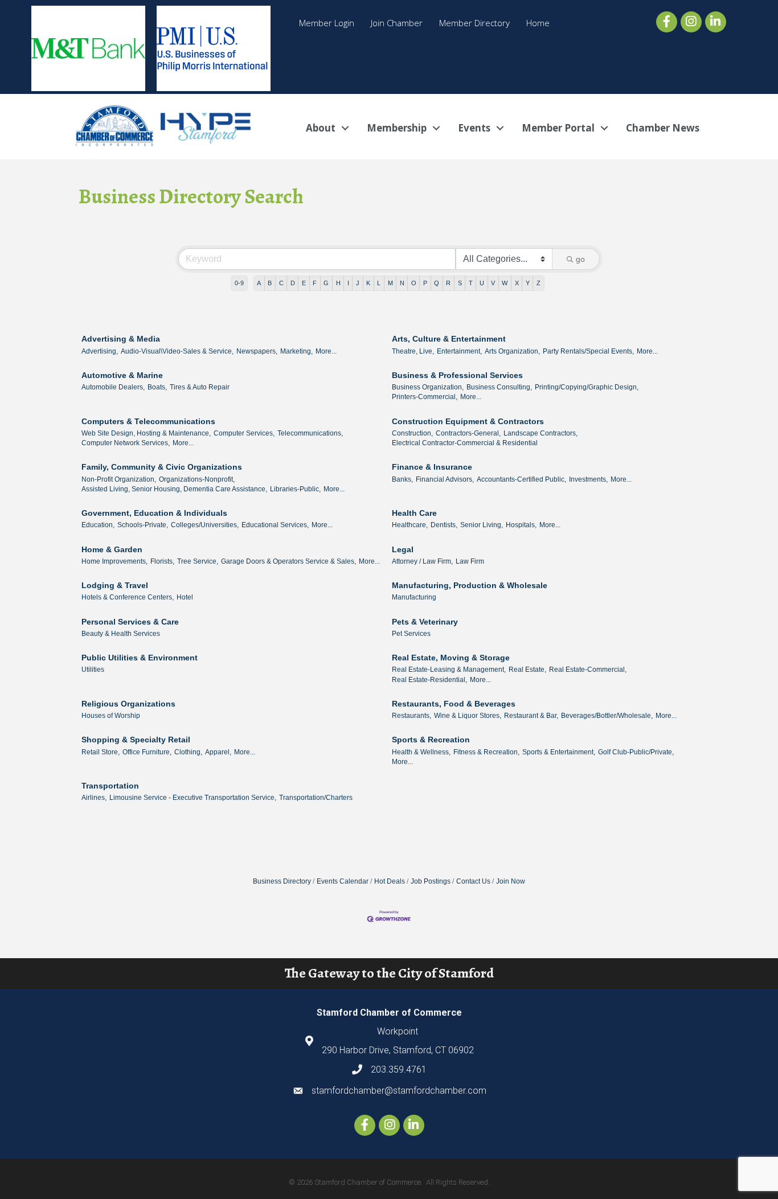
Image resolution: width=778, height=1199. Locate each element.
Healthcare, (410, 525)
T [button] (471, 283)
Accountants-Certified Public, (521, 479)
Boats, (157, 387)
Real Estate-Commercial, (588, 670)
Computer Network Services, (125, 443)
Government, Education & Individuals (154, 513)
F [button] (315, 283)
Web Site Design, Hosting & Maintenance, (146, 433)
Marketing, (296, 351)
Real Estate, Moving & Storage (451, 657)
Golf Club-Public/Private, (636, 752)
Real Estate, (527, 670)
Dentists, (444, 525)
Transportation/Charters (316, 798)
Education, (97, 525)
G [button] (326, 283)
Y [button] (528, 283)
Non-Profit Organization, (118, 479)
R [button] (448, 283)
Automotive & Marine (122, 375)
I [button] (348, 283)
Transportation (110, 785)
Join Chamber (397, 22)
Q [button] (436, 283)
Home (538, 22)
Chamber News (662, 127)
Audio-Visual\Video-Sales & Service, (177, 351)
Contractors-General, (468, 433)
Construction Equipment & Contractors (468, 421)
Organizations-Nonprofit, (197, 479)
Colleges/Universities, (205, 525)
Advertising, (99, 351)
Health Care (414, 513)
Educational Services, (275, 525)
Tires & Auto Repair (200, 387)
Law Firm (470, 561)
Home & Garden (111, 549)
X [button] (517, 283)
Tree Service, (197, 561)
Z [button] (538, 283)
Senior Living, (481, 525)
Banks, (402, 479)
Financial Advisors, (445, 479)
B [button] (270, 283)
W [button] (504, 283)
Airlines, (94, 798)
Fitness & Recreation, (486, 752)
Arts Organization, (512, 351)
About (320, 127)
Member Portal (558, 127)
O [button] (413, 283)
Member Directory (474, 22)
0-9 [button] (239, 283)
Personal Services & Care (130, 621)
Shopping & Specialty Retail (135, 739)
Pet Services (411, 634)
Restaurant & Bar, (531, 716)
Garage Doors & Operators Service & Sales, (288, 561)
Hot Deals (389, 881)
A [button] (259, 283)
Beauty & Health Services (120, 634)
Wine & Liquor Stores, (467, 716)
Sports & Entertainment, (558, 752)
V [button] (493, 283)
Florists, (162, 561)
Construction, (412, 433)
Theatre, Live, (413, 351)
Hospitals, (521, 525)
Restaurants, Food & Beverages (453, 703)
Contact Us (473, 881)
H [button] (338, 283)
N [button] (402, 283)
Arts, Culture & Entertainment (449, 338)
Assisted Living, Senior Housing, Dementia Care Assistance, (174, 489)
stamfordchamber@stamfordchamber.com (399, 1090)
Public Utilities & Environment (139, 657)
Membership (397, 127)
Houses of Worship (110, 716)
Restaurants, (411, 716)
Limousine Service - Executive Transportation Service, (192, 798)
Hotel (185, 597)
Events (474, 127)
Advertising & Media (120, 338)
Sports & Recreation (431, 739)
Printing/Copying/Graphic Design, (586, 387)
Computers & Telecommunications (148, 421)
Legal (402, 549)
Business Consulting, (499, 387)
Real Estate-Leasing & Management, (449, 670)
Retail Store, (100, 752)
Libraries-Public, (295, 489)
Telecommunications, (310, 433)
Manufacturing (414, 597)
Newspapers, (256, 351)
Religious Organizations (128, 703)
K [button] (368, 283)
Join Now (510, 881)
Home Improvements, (114, 561)
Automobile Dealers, (113, 387)
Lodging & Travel (114, 585)
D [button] (292, 283)
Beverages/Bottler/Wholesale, (607, 716)
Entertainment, (459, 351)
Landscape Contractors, (540, 433)
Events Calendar (342, 881)
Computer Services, (244, 433)
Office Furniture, (146, 752)
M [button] (390, 283)
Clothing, (188, 752)
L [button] (378, 283)
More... (326, 351)
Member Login (326, 22)
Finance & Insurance (432, 466)
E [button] (304, 283)
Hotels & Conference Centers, (127, 597)
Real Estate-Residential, (429, 680)
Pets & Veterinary (425, 621)
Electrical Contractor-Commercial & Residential (465, 443)
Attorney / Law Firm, (422, 561)
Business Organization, (428, 387)
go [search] (580, 259)
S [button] (460, 283)
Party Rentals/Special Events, (588, 351)
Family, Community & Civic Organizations (161, 466)
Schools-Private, (142, 525)
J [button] (357, 283)
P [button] (425, 283)
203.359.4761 (399, 1069)
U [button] (482, 283)
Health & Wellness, (421, 752)
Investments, (588, 479)
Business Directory (282, 881)
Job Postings (431, 881)
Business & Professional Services (457, 375)
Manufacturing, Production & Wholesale (469, 585)
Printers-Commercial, (424, 397)
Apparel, (218, 752)
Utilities (92, 670)
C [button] (281, 283)
